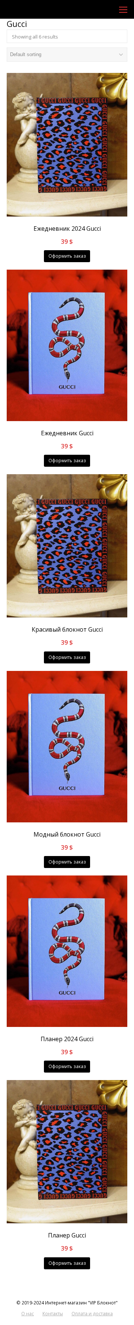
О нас (27, 1313)
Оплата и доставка (92, 1313)
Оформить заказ (67, 256)
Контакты (52, 1313)
